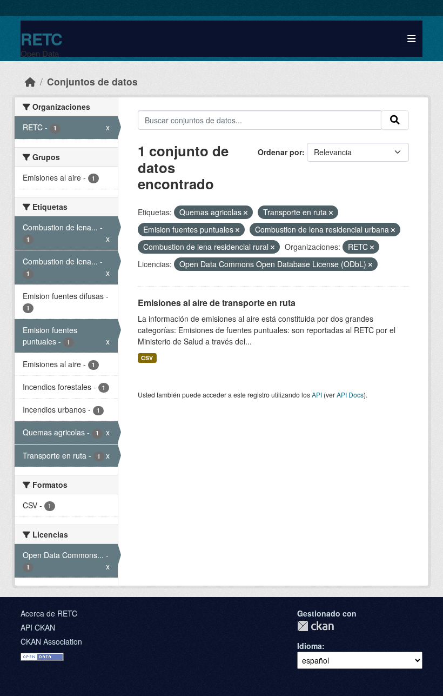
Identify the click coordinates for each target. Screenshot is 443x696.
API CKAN (38, 627)
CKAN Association (51, 641)
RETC (41, 38)
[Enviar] (395, 120)
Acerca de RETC (49, 613)
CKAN (315, 626)
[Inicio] (30, 81)
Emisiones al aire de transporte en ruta (217, 302)
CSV (147, 358)
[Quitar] (245, 212)
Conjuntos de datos (92, 81)
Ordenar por (280, 152)
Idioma (309, 645)
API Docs (350, 394)
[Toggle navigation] (411, 39)
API (317, 394)
